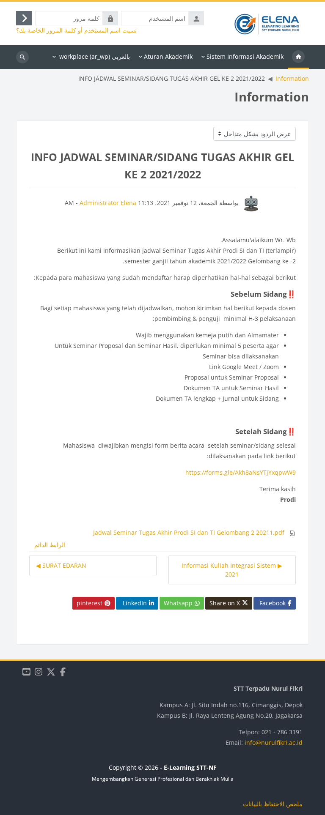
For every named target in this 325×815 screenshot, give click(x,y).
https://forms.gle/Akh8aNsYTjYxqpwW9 (240, 472)
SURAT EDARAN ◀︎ (61, 565)
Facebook (272, 603)
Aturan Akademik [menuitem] (168, 56)
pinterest (89, 603)
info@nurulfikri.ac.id (274, 742)
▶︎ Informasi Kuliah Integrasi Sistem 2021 (232, 569)
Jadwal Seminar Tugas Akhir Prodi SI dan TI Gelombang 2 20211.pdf (189, 532)
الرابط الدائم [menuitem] (49, 545)
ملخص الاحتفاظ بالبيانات (273, 804)
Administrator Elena (108, 203)
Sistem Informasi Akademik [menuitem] (245, 56)
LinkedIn (135, 603)
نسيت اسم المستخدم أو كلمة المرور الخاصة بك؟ (76, 30)
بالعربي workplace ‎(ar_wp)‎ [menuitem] (94, 56)
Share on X (224, 603)
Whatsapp (178, 603)
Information (292, 78)
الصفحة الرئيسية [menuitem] (298, 57)
